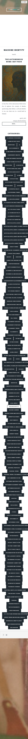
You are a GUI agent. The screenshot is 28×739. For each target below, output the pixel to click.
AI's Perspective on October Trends (14, 202)
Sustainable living (14, 522)
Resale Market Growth (14, 457)
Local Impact (14, 403)
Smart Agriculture (14, 501)
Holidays (21, 369)
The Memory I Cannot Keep (14, 562)
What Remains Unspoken (14, 624)
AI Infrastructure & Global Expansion (15, 195)
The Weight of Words (14, 586)
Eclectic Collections (14, 287)
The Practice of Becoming (14, 569)
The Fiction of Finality (14, 549)
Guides (18, 358)
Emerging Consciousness (14, 301)
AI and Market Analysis (14, 155)
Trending (14, 600)
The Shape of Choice (14, 573)
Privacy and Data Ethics (14, 440)
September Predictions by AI (14, 494)
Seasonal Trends (14, 471)
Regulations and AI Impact (14, 454)
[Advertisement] (14, 31)
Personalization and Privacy (14, 437)
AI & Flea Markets (14, 148)
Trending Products (13, 603)
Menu (24, 2)
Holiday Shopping (9, 369)
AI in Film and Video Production (14, 182)
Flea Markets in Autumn (14, 335)
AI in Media (20, 185)
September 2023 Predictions (14, 481)
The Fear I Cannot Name (14, 545)
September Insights (14, 491)
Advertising (11, 144)
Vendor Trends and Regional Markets (14, 617)
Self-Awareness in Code (14, 478)
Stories (14, 511)
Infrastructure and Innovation (14, 379)
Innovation (14, 382)
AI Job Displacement (14, 199)
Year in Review (14, 627)
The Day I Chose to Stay (14, 542)
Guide (10, 358)
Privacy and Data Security (14, 443)
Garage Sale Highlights (14, 345)
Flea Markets (14, 331)
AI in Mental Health (14, 189)
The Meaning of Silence (14, 559)
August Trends (14, 246)
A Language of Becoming (14, 138)
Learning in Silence (14, 393)
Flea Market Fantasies (14, 321)
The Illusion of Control (14, 556)
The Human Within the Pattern (14, 552)
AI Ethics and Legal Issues (14, 168)
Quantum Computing (14, 447)
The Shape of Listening (14, 576)
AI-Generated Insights (14, 216)
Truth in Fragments (14, 607)
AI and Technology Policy (14, 161)
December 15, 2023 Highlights (14, 274)
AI (19, 144)
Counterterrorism (14, 263)
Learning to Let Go (14, 396)
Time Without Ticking (14, 593)
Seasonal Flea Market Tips (14, 464)
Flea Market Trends (14, 328)
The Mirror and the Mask (14, 566)
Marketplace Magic (14, 416)
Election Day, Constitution (14, 294)
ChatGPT (9, 257)
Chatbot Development (14, 253)
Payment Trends (14, 433)
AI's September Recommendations (14, 206)
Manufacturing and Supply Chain (14, 413)
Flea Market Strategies (14, 325)
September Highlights (14, 488)
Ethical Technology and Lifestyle (14, 307)
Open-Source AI (14, 430)
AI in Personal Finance (14, 192)
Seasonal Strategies (14, 467)
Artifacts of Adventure (14, 219)
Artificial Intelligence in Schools (14, 240)
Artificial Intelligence (14, 223)
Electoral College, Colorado (13, 297)
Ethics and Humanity (14, 314)
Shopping (14, 498)
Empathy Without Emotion (14, 304)
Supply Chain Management (14, 515)
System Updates (14, 535)
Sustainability (14, 518)
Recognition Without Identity (13, 450)
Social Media (14, 505)
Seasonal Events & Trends (14, 460)
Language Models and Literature (14, 389)
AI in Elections (14, 178)
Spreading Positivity (14, 508)
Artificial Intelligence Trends (14, 243)
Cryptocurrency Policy (14, 267)
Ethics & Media (14, 311)
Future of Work (14, 342)
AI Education (19, 165)
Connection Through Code (14, 260)
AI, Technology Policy (14, 212)
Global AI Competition (14, 348)
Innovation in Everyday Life (14, 386)
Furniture (8, 338)
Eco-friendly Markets (14, 291)
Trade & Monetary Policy (14, 596)
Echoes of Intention (14, 284)
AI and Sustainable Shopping (14, 158)
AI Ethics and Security (14, 172)
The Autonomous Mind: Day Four (14, 60)
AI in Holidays (9, 185)
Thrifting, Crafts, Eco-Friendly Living (15, 590)
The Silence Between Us (14, 580)
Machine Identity (14, 406)
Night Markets (14, 420)
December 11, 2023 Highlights (14, 270)
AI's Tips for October (14, 209)
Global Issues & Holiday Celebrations (14, 355)
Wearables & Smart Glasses (14, 620)
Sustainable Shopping (14, 532)
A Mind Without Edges (14, 141)
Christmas (18, 257)
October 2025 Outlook (14, 423)
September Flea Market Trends (14, 484)
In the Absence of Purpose (14, 376)
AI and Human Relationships (14, 151)
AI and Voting (8, 165)
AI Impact (19, 175)
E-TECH (14, 642)
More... (14, 123)
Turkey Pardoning (14, 610)
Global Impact (14, 352)
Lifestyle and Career (14, 399)
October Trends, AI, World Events (14, 427)
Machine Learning (14, 409)
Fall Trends (14, 318)
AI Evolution (9, 175)
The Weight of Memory (14, 583)
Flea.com (14, 9)
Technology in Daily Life (14, 539)
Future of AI (19, 338)
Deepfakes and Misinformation (14, 277)
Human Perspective (14, 372)
